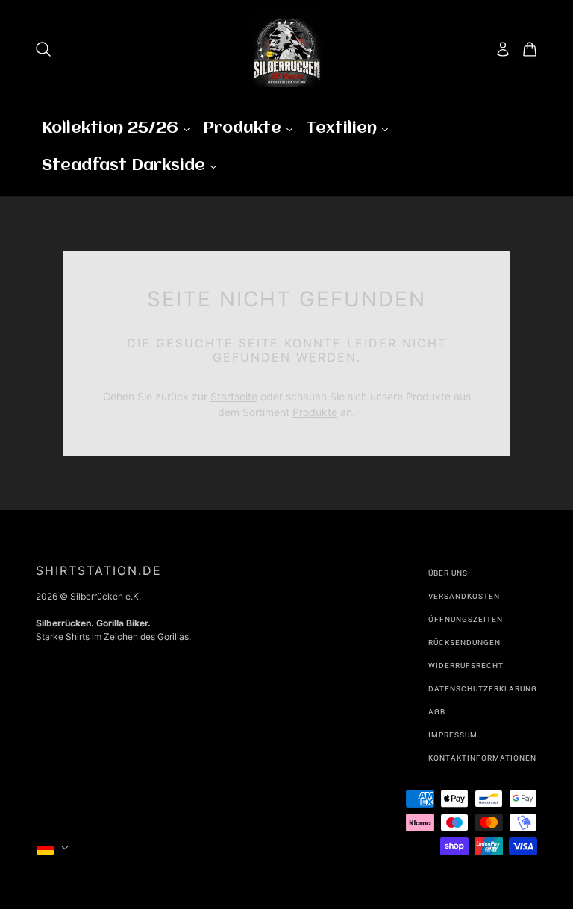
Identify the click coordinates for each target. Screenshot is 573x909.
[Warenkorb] (529, 49)
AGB (436, 712)
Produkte (314, 412)
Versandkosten (464, 596)
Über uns (448, 573)
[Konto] (502, 49)
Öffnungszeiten (465, 619)
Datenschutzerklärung (482, 689)
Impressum (453, 735)
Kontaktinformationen (482, 758)
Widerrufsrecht (466, 665)
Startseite (233, 396)
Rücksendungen (464, 642)
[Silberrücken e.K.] (286, 49)
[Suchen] (43, 49)
